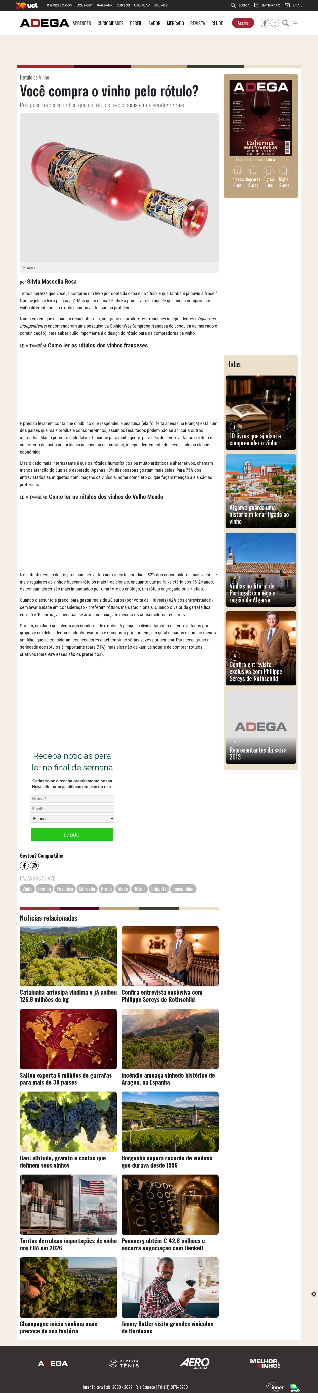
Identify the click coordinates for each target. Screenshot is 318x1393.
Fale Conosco (145, 1387)
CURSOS (123, 5)
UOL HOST (85, 5)
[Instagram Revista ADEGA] (275, 22)
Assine (243, 22)
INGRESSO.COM (60, 5)
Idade (123, 888)
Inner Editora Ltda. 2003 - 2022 (107, 1387)
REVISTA (197, 23)
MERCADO (175, 23)
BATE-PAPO (271, 5)
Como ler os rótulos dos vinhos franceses (98, 345)
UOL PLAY (142, 5)
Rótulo (140, 888)
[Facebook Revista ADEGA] (265, 22)
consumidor (183, 888)
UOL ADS (161, 5)
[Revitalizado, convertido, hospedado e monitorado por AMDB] (295, 1387)
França (44, 888)
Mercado (87, 888)
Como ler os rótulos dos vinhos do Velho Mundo (106, 496)
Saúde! (72, 834)
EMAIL (297, 5)
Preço (106, 888)
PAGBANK (105, 5)
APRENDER (82, 23)
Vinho (27, 888)
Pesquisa (65, 888)
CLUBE (217, 23)
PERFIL (136, 23)
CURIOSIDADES (111, 23)
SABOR (154, 23)
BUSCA (244, 5)
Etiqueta (159, 888)
